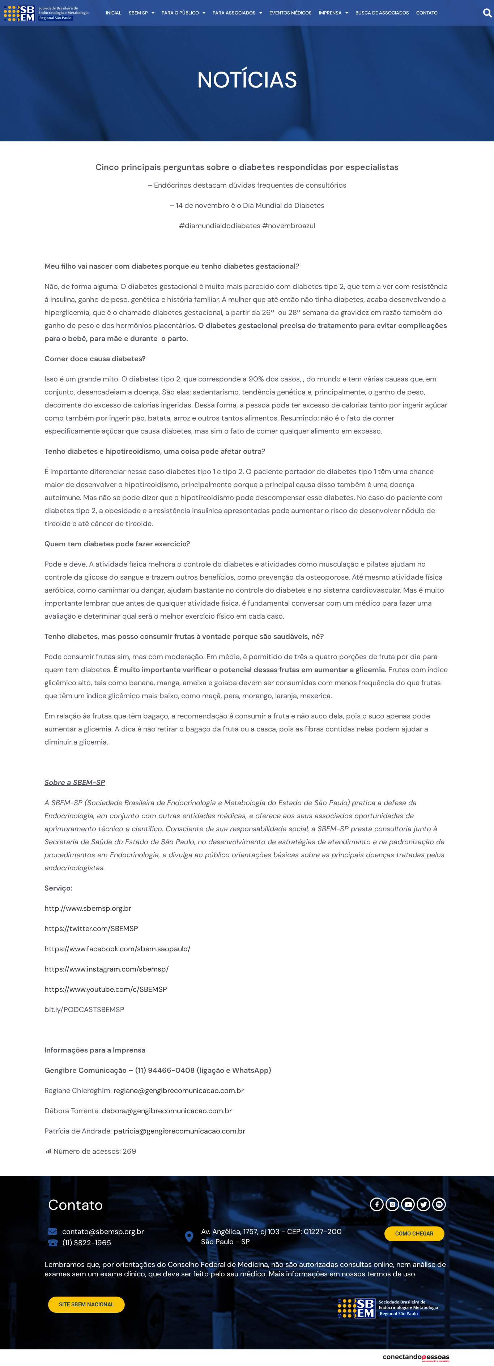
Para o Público (180, 13)
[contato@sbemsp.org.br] (52, 1231)
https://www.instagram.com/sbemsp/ (106, 969)
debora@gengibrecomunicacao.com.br (167, 1110)
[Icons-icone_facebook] (377, 1204)
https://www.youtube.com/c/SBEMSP (105, 989)
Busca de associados (382, 13)
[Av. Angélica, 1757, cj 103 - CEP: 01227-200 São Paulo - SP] (189, 1236)
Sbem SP (138, 13)
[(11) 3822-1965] (53, 1242)
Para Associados (234, 13)
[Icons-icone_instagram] (392, 1204)
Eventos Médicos (290, 13)
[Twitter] (423, 1204)
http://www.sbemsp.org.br (87, 908)
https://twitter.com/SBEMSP (91, 928)
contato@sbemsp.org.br (103, 1231)
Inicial (114, 13)
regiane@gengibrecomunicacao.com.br (179, 1090)
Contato (427, 13)
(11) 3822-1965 (87, 1242)
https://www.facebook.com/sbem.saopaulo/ (117, 948)
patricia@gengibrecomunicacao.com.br (179, 1131)
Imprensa (330, 13)
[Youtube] (408, 1204)
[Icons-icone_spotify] (439, 1204)
